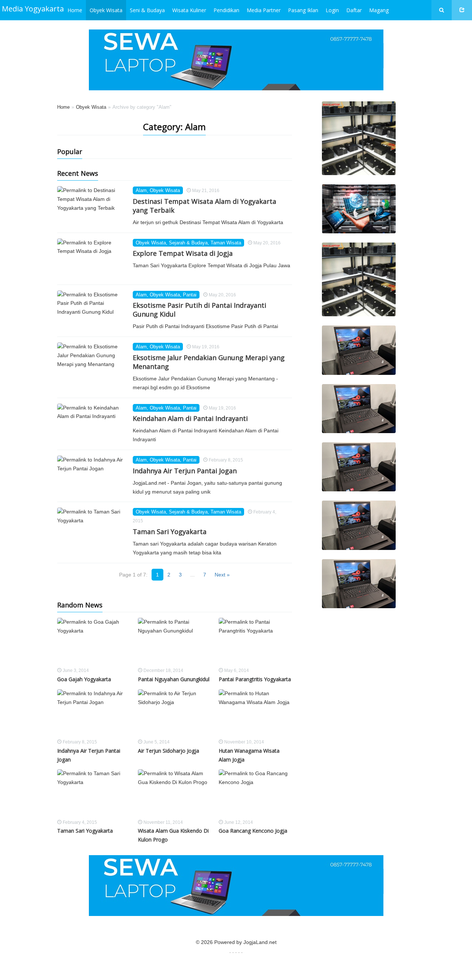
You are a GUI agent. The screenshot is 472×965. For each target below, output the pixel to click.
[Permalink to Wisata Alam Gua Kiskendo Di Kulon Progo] (174, 793)
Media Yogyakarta (33, 9)
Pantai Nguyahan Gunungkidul (173, 679)
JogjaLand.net (260, 942)
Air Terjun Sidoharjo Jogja (168, 750)
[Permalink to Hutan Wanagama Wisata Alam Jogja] (255, 713)
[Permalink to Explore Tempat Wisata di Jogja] (92, 258)
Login (332, 10)
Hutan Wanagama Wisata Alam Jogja (249, 755)
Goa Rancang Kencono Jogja (253, 830)
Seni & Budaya (147, 10)
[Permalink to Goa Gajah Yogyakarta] (94, 642)
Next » (222, 575)
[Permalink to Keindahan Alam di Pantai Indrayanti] (92, 424)
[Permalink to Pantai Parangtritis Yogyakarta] (255, 642)
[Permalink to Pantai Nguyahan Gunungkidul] (174, 642)
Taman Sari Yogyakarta (169, 531)
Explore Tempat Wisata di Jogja (183, 253)
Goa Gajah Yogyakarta (84, 679)
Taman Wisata (226, 242)
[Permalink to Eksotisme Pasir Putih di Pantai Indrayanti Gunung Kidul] (92, 310)
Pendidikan (226, 10)
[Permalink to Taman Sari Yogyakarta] (92, 528)
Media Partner (264, 10)
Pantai (190, 294)
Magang (379, 10)
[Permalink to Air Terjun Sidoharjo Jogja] (174, 713)
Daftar (354, 10)
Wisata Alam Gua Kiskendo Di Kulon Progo (173, 835)
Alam (141, 190)
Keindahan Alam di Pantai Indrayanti (190, 418)
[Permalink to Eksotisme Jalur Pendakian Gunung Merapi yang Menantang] (92, 362)
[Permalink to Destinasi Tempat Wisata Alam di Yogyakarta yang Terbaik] (92, 206)
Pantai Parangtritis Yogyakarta (255, 679)
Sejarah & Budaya (188, 242)
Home (74, 10)
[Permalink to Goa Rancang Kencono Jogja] (255, 793)
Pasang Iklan (303, 10)
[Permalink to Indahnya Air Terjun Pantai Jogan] (92, 476)
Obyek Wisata (106, 10)
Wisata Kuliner (189, 10)
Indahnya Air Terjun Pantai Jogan (185, 470)
